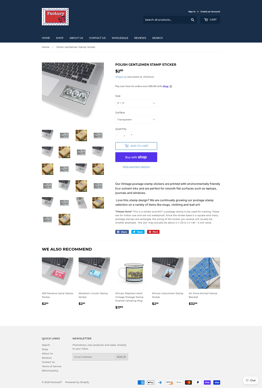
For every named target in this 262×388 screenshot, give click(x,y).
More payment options (136, 166)
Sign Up (121, 357)
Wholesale (120, 38)
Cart (213, 19)
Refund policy (50, 370)
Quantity (121, 129)
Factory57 (56, 382)
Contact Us (97, 38)
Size (117, 96)
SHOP (59, 38)
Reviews (140, 38)
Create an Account (210, 11)
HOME (46, 38)
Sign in (192, 11)
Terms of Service (51, 366)
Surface (120, 112)
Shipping (120, 76)
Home (45, 47)
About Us (76, 38)
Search (157, 38)
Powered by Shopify (77, 382)
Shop (45, 349)
